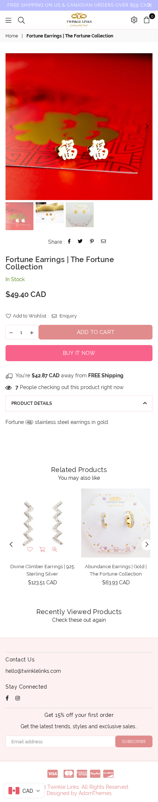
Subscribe (134, 741)
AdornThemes (95, 793)
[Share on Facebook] (69, 242)
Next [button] (146, 126)
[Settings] (134, 19)
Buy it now (79, 353)
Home (12, 36)
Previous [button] (11, 126)
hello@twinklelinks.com (33, 671)
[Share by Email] (103, 242)
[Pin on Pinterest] (92, 242)
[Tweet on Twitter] (80, 242)
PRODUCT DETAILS (31, 403)
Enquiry (67, 316)
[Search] (21, 19)
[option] (79, 126)
